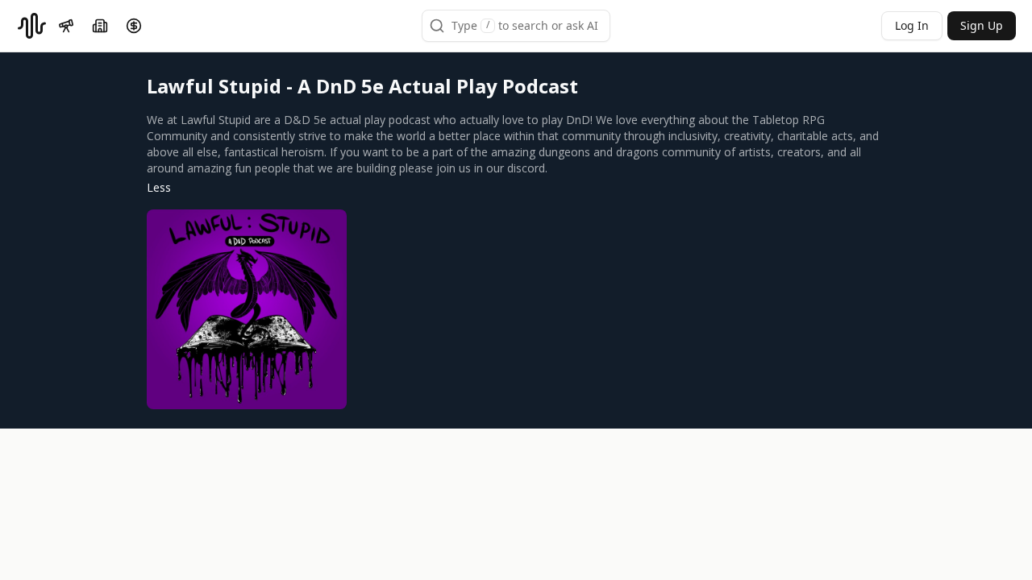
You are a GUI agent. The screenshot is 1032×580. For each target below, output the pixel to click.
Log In (912, 25)
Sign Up (981, 25)
